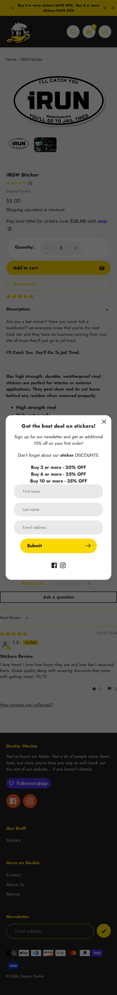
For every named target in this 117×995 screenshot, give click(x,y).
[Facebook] (54, 565)
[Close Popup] (104, 421)
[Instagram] (63, 565)
